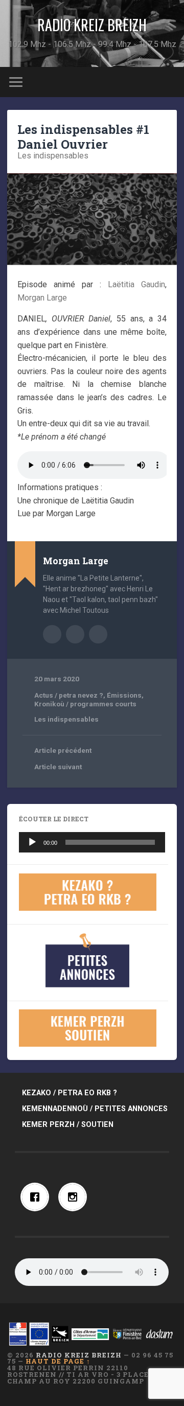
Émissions (124, 695)
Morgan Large (42, 298)
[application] (92, 842)
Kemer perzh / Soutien (67, 1124)
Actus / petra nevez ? (68, 695)
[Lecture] (32, 842)
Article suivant (58, 767)
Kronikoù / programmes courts (85, 704)
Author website (75, 634)
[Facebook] (37, 1197)
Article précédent (62, 750)
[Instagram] (75, 1197)
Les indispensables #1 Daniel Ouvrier (83, 136)
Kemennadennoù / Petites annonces (95, 1108)
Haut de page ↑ (58, 1361)
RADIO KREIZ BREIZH (92, 24)
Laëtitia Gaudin (136, 284)
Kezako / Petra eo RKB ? (69, 1093)
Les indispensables (52, 155)
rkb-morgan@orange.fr (98, 634)
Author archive (52, 634)
